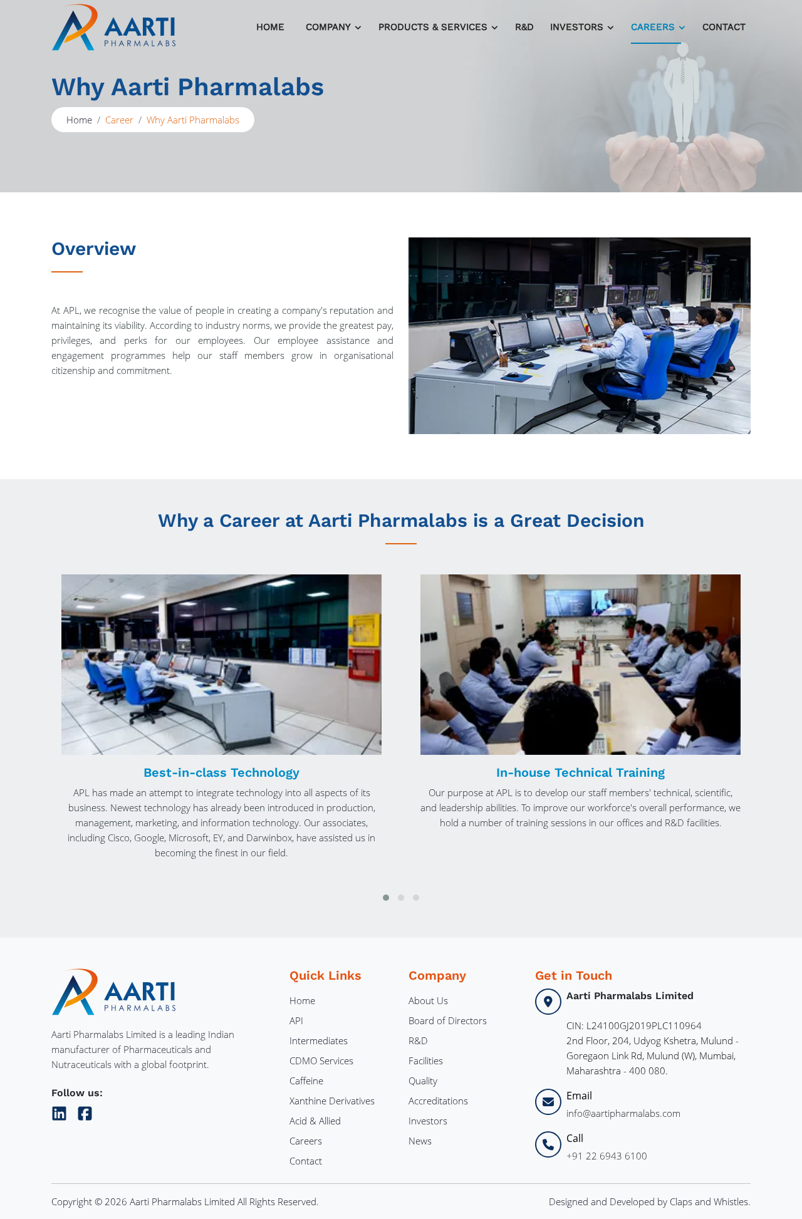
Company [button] (328, 27)
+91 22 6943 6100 (606, 1155)
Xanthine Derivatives (332, 1100)
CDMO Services (321, 1060)
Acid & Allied (315, 1120)
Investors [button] (576, 27)
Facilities (426, 1060)
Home (270, 27)
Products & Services (432, 27)
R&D (524, 27)
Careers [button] (653, 27)
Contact (724, 27)
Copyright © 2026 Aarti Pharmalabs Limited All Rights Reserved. (185, 1201)
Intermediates (318, 1040)
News (420, 1140)
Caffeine (306, 1080)
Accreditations (438, 1100)
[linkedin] (61, 1111)
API (296, 1020)
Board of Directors (448, 1020)
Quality (423, 1080)
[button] (385, 897)
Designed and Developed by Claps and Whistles (648, 1201)
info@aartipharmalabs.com (623, 1113)
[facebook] (85, 1111)
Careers (305, 1140)
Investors (428, 1120)
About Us (428, 1000)
